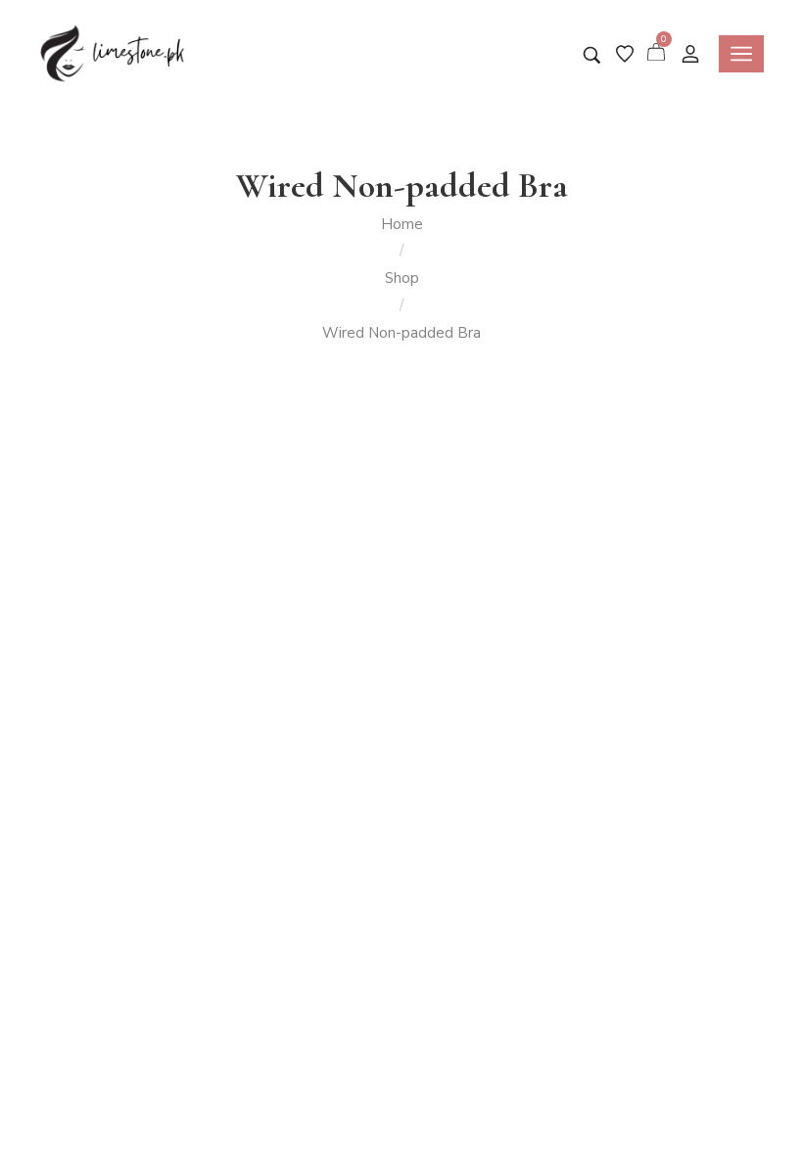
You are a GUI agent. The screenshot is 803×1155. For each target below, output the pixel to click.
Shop (402, 278)
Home (402, 224)
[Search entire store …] (592, 55)
